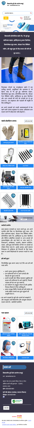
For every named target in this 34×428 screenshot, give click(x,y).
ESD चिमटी (25, 165)
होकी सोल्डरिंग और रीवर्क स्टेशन (8, 187)
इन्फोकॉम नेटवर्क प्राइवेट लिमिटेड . (9, 424)
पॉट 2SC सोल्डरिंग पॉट (25, 187)
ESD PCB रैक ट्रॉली (25, 210)
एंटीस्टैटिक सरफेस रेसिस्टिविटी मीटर (25, 142)
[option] (17, 26)
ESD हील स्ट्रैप (25, 357)
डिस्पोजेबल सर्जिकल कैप (8, 357)
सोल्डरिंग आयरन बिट (8, 210)
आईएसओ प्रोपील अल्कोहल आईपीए (8, 334)
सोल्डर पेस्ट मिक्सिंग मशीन (9, 165)
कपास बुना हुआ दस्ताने (8, 142)
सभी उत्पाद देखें (28, 121)
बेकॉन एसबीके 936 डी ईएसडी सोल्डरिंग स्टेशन (25, 334)
